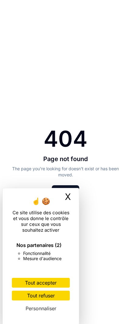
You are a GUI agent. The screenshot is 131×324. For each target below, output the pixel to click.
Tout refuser (41, 296)
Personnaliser (41, 308)
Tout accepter (41, 283)
